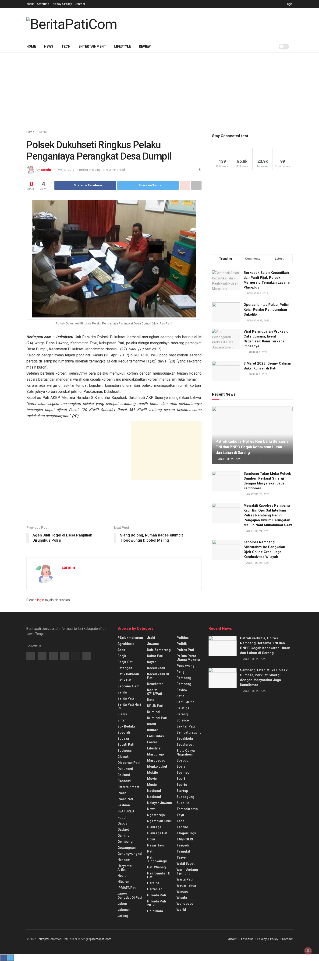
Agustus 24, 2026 (257, 531)
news (151, 809)
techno (182, 827)
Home (31, 46)
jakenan (124, 910)
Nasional (154, 797)
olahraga (154, 827)
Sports (182, 785)
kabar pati (155, 656)
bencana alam (128, 686)
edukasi (123, 775)
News (48, 46)
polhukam (155, 911)
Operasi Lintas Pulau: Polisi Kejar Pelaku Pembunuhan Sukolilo (266, 310)
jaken (122, 903)
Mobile (152, 772)
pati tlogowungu (157, 859)
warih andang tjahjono (187, 871)
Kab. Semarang (159, 650)
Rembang (184, 684)
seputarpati (186, 744)
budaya (123, 738)
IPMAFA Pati (127, 888)
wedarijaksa (186, 885)
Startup (182, 791)
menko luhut (157, 766)
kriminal (153, 712)
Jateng (122, 916)
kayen (151, 662)
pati (150, 851)
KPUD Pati (155, 706)
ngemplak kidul (159, 821)
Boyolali (123, 732)
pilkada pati (156, 895)
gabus (122, 823)
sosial (181, 766)
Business (124, 750)
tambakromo (187, 809)
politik (182, 644)
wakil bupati (186, 863)
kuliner (152, 730)
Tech (65, 46)
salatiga (183, 708)
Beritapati (43, 939)
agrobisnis (126, 644)
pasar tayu (156, 845)
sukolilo (183, 803)
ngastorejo (156, 815)
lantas (152, 742)
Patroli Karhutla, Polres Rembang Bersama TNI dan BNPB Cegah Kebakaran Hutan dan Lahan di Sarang (252, 447)
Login (289, 4)
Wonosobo (185, 903)
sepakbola (185, 738)
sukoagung (185, 797)
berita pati (125, 698)
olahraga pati (157, 833)
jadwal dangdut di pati (129, 895)
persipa (153, 883)
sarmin (45, 169)
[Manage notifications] (308, 950)
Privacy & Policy (62, 4)
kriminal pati (157, 718)
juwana (153, 644)
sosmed (183, 772)
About (30, 4)
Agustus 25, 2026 (229, 459)
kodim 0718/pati (154, 692)
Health (122, 875)
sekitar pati (186, 726)
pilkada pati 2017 (156, 903)
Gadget (123, 829)
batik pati (124, 680)
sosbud (182, 760)
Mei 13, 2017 (66, 169)
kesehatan (155, 684)
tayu (180, 815)
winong (182, 891)
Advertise (43, 4)
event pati (125, 799)
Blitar (121, 720)
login (40, 600)
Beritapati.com (101, 939)
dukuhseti (125, 769)
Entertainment (92, 46)
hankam (123, 860)
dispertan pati (128, 763)
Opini (151, 839)
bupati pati (125, 744)
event (121, 793)
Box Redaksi (127, 726)
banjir (122, 656)
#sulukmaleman (130, 638)
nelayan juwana (159, 803)
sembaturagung (189, 732)
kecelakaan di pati (158, 676)
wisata (182, 897)
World (181, 910)
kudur (151, 724)
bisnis (122, 714)
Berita (43, 132)
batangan (124, 668)
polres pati (185, 650)
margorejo (155, 754)
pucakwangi (186, 666)
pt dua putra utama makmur (189, 658)
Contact (80, 4)
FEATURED (125, 811)
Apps (121, 650)
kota (150, 700)
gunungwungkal (129, 854)
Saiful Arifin (185, 702)
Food (121, 817)
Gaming (123, 835)
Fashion (123, 805)
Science (183, 720)
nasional (154, 791)
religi (181, 672)
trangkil (183, 851)
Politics (183, 638)
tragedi (183, 845)
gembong (125, 841)
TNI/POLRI (185, 839)
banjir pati (125, 662)
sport (181, 778)
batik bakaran (128, 674)
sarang (182, 714)
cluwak (123, 757)
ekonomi (124, 781)
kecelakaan (156, 668)
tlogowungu (186, 833)
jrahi (151, 638)
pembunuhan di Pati (159, 875)
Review (145, 46)
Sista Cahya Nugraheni (186, 752)
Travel (182, 857)
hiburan (123, 882)
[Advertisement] (209, 23)
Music (152, 785)
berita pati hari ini (129, 706)
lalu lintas (155, 736)
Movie (152, 778)
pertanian (154, 889)
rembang (184, 678)
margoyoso (156, 760)
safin (180, 696)
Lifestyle (122, 46)
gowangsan (126, 848)
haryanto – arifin (126, 867)
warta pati (185, 879)
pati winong (156, 867)
